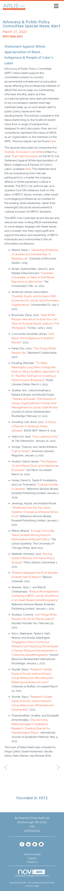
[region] (58, 767)
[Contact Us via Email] (41, 844)
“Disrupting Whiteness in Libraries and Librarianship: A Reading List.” (35, 254)
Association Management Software (32, 875)
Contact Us (32, 862)
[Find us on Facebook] (22, 844)
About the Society (32, 854)
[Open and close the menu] (43, 6)
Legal (36, 886)
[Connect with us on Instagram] (34, 844)
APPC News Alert (13, 36)
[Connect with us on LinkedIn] (28, 844)
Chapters (32, 858)
